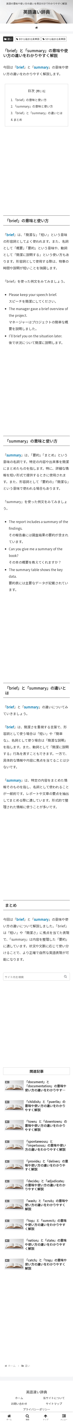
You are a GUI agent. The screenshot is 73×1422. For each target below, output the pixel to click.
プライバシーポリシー (36, 1409)
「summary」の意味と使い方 (33, 106)
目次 (31, 90)
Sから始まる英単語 (55, 39)
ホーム (19, 1398)
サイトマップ (54, 1404)
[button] (65, 977)
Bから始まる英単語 (29, 39)
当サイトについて (54, 1398)
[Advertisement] (36, 169)
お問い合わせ (19, 1404)
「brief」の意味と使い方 (30, 100)
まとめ (17, 119)
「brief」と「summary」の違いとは (37, 113)
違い (9, 39)
